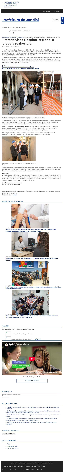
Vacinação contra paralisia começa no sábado (18, 67)
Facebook (19, 466)
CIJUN (28, 470)
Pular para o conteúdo (11, 2)
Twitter (43, 466)
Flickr (38, 466)
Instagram (27, 466)
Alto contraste (46, 11)
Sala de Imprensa (12, 448)
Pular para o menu (10, 3)
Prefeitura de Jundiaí (20, 20)
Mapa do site (8, 7)
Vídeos (9, 444)
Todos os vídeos (32, 381)
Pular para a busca (10, 5)
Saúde (15, 195)
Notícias (20, 37)
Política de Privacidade (37, 470)
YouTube (33, 466)
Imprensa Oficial (12, 446)
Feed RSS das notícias (9, 466)
